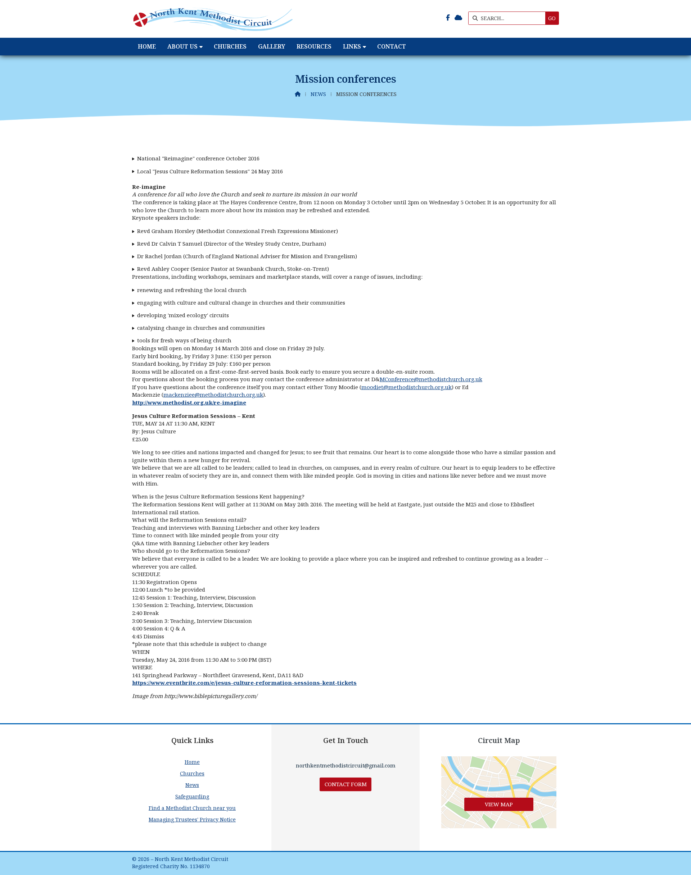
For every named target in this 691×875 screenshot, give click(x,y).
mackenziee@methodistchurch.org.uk (213, 394)
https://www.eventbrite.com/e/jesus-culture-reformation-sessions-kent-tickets (244, 682)
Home (192, 761)
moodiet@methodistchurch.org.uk (406, 387)
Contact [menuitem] (391, 46)
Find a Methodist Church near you (192, 808)
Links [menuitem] (352, 46)
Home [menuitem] (147, 46)
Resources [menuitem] (314, 46)
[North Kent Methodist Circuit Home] (213, 19)
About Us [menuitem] (182, 46)
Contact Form (346, 784)
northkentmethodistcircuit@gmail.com (346, 765)
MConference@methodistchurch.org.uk (431, 379)
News (318, 94)
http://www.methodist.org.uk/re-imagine (189, 402)
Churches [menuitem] (230, 46)
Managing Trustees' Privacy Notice (192, 819)
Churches (192, 773)
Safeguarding (192, 796)
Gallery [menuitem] (271, 46)
